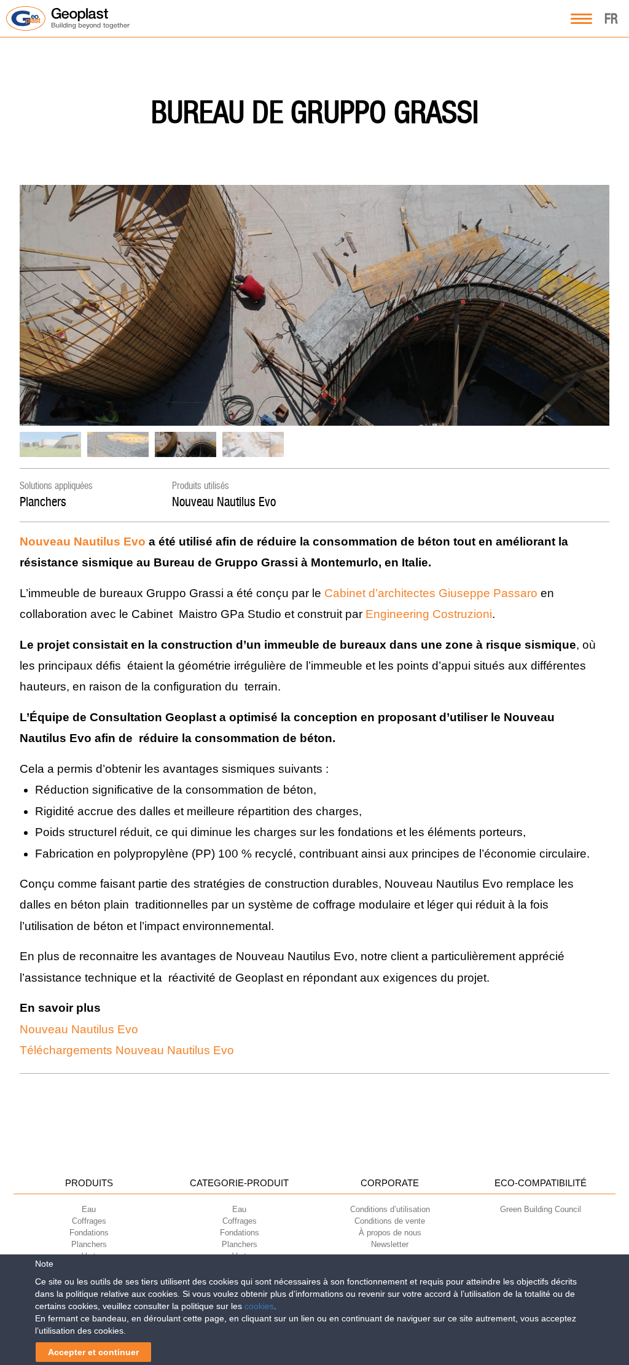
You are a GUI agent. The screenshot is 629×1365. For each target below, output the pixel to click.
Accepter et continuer (93, 1352)
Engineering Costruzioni (428, 614)
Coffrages (89, 1221)
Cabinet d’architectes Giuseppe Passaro (430, 593)
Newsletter (389, 1244)
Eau (89, 1209)
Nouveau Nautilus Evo (224, 501)
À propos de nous (390, 1232)
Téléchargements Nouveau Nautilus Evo (127, 1050)
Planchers (43, 501)
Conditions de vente (389, 1221)
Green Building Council (540, 1209)
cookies (259, 1306)
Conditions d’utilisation (390, 1209)
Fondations (89, 1232)
